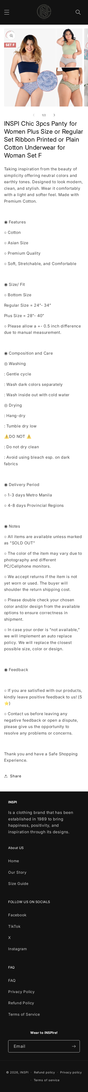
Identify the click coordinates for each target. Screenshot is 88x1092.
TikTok (14, 926)
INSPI (24, 1072)
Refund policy (44, 1072)
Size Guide (18, 883)
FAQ (12, 980)
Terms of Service (24, 1014)
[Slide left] (33, 115)
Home (13, 861)
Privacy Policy (21, 991)
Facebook (17, 915)
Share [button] (15, 776)
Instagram (17, 949)
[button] (6, 12)
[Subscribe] (74, 1046)
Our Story (17, 872)
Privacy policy (71, 1072)
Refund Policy (21, 1003)
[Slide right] (54, 115)
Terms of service (47, 1080)
